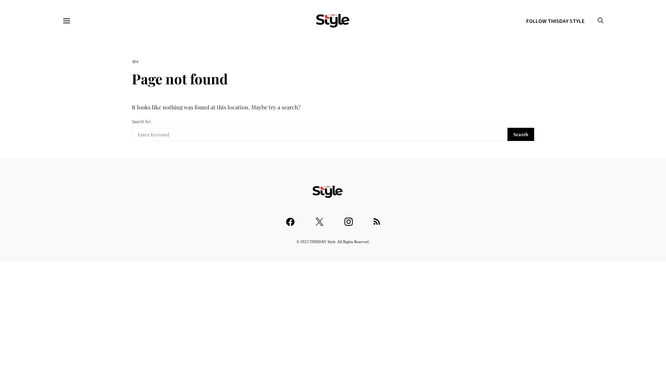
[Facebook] (290, 218)
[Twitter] (319, 218)
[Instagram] (348, 218)
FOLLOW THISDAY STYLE (555, 20)
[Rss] (377, 218)
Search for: (142, 122)
